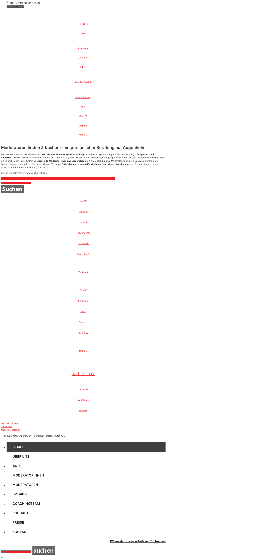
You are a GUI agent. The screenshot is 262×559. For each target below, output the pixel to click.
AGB (63, 435)
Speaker (20, 494)
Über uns (21, 456)
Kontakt (20, 532)
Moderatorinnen (28, 475)
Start (18, 447)
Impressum (38, 435)
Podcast (21, 513)
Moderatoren (25, 485)
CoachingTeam (26, 504)
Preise (18, 522)
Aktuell (20, 466)
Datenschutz (52, 435)
